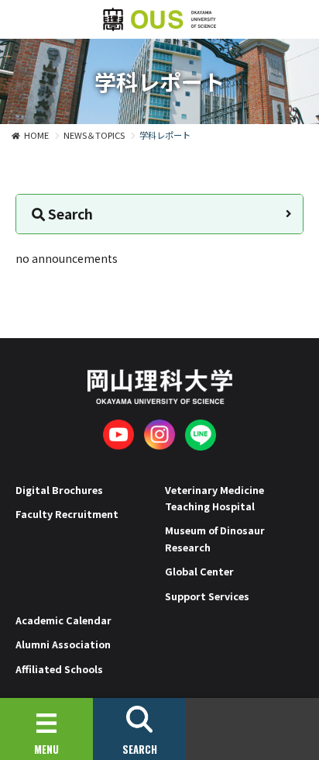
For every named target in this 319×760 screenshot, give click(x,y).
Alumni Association (63, 644)
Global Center (199, 571)
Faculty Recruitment (66, 513)
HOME (36, 135)
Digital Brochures (59, 489)
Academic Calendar (63, 620)
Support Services (207, 596)
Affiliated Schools (59, 669)
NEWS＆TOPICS (94, 135)
